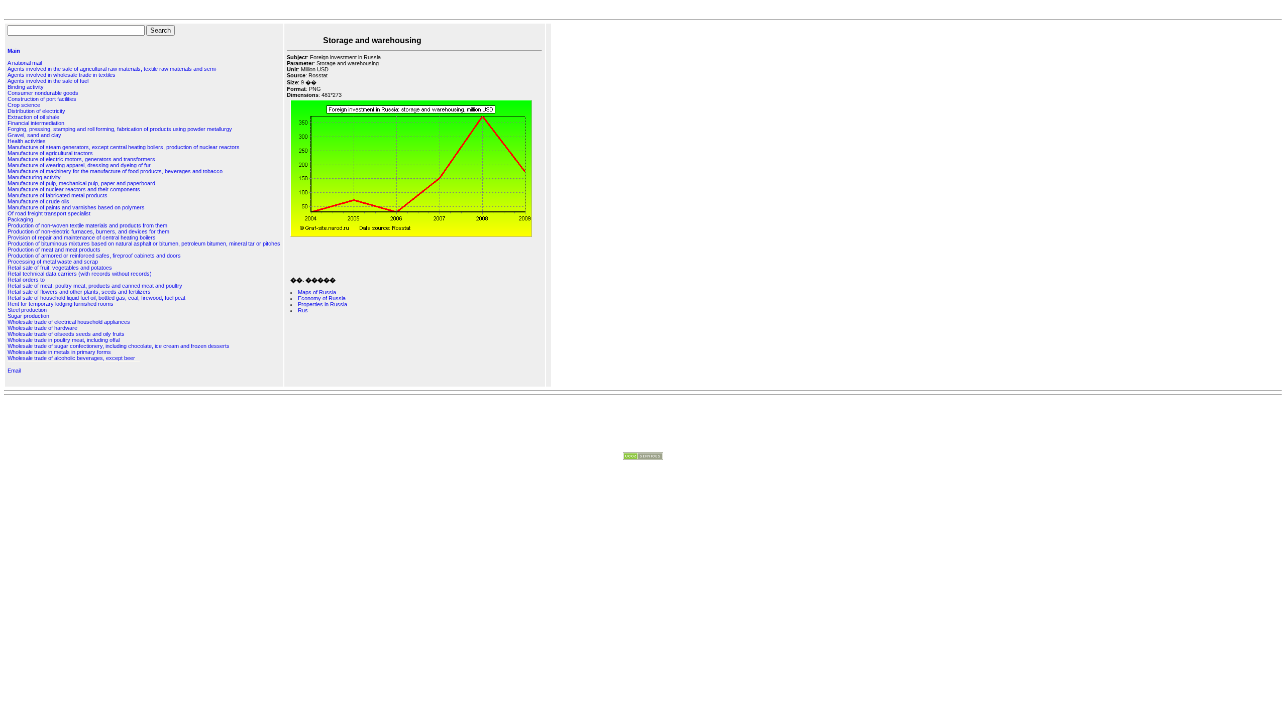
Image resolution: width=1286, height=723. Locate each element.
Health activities (27, 141)
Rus (303, 310)
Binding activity (26, 87)
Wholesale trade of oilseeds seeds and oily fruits (66, 334)
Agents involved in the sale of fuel (48, 81)
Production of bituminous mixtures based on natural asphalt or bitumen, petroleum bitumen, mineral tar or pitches (144, 243)
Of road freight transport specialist (49, 213)
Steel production (27, 310)
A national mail (25, 63)
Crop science (24, 105)
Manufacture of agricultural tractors (50, 153)
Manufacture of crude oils (38, 201)
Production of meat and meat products (54, 250)
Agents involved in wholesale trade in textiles (62, 75)
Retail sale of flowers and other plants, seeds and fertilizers (79, 292)
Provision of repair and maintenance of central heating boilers (82, 237)
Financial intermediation (36, 123)
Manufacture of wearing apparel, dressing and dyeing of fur (79, 165)
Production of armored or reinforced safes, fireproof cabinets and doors (94, 256)
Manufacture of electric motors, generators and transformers (81, 159)
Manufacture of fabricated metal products (58, 195)
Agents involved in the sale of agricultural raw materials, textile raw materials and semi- (113, 69)
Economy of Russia (322, 298)
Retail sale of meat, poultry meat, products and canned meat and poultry (95, 286)
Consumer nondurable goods (43, 93)
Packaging (20, 219)
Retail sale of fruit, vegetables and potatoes (60, 268)
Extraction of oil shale (33, 117)
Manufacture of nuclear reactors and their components (74, 189)
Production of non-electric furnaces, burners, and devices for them (88, 231)
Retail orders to (26, 280)
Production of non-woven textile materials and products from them (87, 225)
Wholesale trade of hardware (42, 328)
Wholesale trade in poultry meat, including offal (64, 340)
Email (14, 371)
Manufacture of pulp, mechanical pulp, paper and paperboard (81, 183)
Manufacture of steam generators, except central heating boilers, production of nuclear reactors (124, 147)
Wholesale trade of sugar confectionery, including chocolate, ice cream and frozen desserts (119, 346)
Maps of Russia (317, 292)
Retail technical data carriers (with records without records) (80, 274)
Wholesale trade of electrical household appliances (69, 322)
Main (14, 51)
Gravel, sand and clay (34, 135)
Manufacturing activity (34, 177)
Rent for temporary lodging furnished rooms (61, 304)
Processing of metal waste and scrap (53, 262)
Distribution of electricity (36, 111)
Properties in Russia (322, 304)
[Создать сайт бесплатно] (643, 458)
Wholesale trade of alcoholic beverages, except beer (71, 358)
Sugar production (28, 316)
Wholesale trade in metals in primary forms (59, 352)
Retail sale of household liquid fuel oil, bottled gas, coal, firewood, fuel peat (96, 298)
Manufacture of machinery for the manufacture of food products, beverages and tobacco (115, 171)
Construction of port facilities (42, 99)
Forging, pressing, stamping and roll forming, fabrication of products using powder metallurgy (120, 129)
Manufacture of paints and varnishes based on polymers (76, 207)
